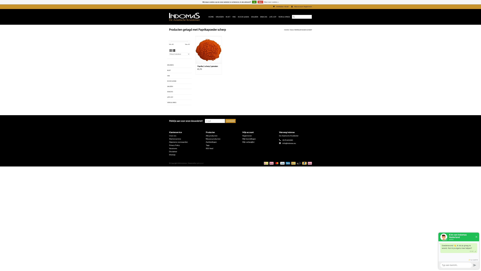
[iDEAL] (265, 163)
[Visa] (282, 163)
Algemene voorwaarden (178, 142)
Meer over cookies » (271, 2)
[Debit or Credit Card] (298, 163)
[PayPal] (293, 163)
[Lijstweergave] (174, 50)
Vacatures (173, 148)
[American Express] (287, 163)
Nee (260, 2)
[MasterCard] (276, 163)
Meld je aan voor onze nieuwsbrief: (186, 121)
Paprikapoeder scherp (303, 30)
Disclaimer (173, 151)
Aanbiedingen (211, 142)
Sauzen (254, 17)
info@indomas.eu (289, 143)
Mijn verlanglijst (248, 142)
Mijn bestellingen (249, 139)
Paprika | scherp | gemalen (207, 66)
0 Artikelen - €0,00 (282, 7)
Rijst (228, 17)
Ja (254, 2)
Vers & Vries (284, 17)
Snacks (263, 17)
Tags (291, 30)
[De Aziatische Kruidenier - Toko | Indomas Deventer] (185, 17)
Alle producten (211, 136)
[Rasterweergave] (170, 50)
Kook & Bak (243, 17)
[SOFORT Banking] (271, 163)
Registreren (247, 136)
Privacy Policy (174, 145)
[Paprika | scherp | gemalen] (208, 49)
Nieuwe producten (213, 139)
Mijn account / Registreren (303, 7)
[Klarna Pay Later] (309, 163)
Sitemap (172, 155)
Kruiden (220, 17)
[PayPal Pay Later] (304, 163)
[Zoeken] (294, 17)
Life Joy (272, 17)
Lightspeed (200, 163)
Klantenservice (175, 139)
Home (211, 17)
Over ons (172, 136)
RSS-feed (209, 148)
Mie (234, 17)
